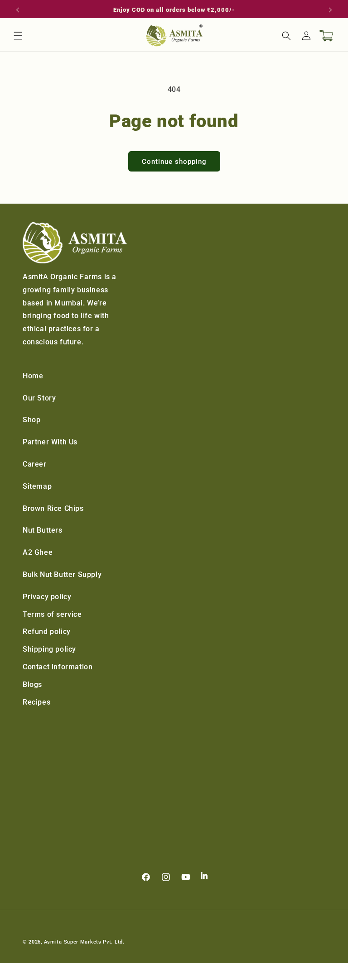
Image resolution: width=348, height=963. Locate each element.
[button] (18, 36)
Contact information (57, 667)
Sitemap (37, 486)
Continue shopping (174, 161)
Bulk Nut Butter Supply (62, 574)
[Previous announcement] (18, 10)
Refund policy (47, 631)
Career (35, 464)
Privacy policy (47, 596)
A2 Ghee (38, 552)
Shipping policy (49, 649)
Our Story (39, 398)
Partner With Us (50, 442)
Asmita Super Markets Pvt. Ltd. (84, 942)
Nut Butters (43, 530)
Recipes (36, 702)
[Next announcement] (330, 10)
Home (33, 376)
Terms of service (52, 614)
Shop (31, 419)
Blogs (32, 684)
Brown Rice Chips (53, 508)
